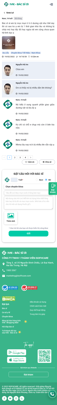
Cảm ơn (31, 162)
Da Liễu (6, 53)
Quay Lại (10, 13)
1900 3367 (11, 270)
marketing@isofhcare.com (18, 276)
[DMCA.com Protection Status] (8, 298)
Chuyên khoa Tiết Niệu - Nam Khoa (25, 53)
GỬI (28, 233)
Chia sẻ (48, 162)
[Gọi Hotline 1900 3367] (52, 394)
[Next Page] (30, 157)
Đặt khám (28, 374)
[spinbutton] (14, 180)
